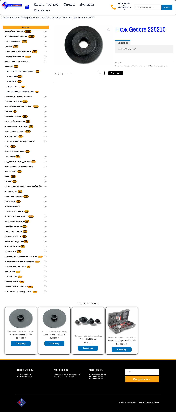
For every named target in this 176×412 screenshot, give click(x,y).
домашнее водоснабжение (18, 52)
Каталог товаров (46, 4)
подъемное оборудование (18, 162)
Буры (7, 176)
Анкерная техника (13, 196)
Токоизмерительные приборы (19, 262)
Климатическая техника (16, 127)
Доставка (87, 4)
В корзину (115, 73)
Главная (5, 17)
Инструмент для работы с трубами (40, 17)
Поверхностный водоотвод (18, 292)
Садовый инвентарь (14, 57)
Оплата (69, 4)
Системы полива (13, 42)
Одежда (8, 111)
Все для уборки (12, 247)
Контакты (41, 10)
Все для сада (11, 137)
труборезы (12, 81)
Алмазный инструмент (16, 287)
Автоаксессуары (13, 236)
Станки (8, 181)
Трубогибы (66, 17)
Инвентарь (10, 272)
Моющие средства (14, 242)
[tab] (122, 42)
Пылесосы (10, 201)
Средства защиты (13, 231)
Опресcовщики (14, 86)
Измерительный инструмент (18, 106)
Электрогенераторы (14, 151)
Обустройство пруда (15, 121)
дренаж (8, 47)
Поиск (167, 7)
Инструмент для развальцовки (20, 91)
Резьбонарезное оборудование (21, 71)
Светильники (11, 277)
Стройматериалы (13, 226)
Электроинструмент (14, 132)
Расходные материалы (16, 36)
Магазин (15, 17)
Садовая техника (13, 116)
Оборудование (12, 282)
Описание (123, 43)
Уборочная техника (14, 221)
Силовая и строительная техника (21, 257)
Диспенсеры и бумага (15, 267)
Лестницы (10, 157)
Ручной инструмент (14, 31)
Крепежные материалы (16, 216)
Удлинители (10, 252)
